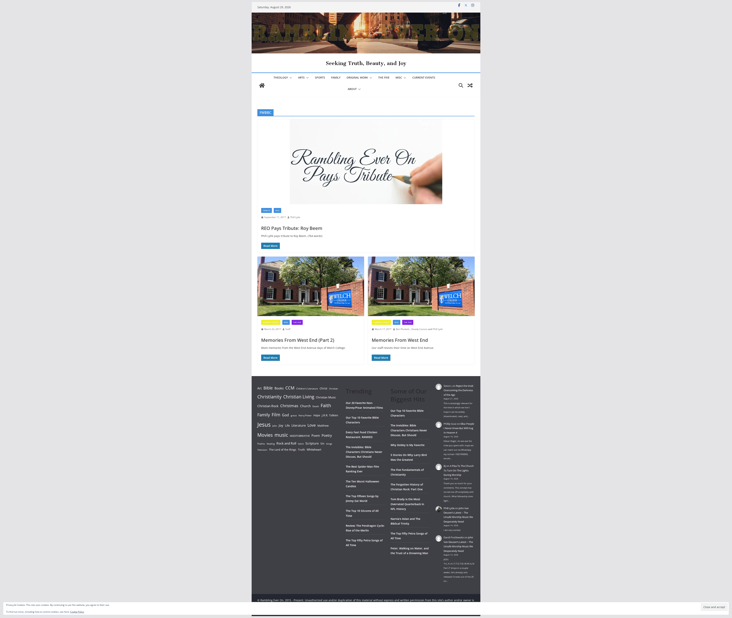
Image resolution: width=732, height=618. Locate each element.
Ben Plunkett (402, 329)
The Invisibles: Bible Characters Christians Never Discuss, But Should (364, 451)
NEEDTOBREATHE (300, 435)
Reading (271, 443)
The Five (383, 77)
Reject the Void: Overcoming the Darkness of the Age (459, 390)
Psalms (261, 443)
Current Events (423, 77)
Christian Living (298, 397)
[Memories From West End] (421, 286)
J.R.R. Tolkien (330, 415)
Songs (329, 443)
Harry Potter (305, 415)
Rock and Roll (286, 443)
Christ (323, 388)
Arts (301, 77)
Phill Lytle (295, 217)
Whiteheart (314, 449)
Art (259, 388)
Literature (298, 425)
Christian (333, 388)
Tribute (266, 210)
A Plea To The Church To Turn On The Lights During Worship (459, 470)
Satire (301, 443)
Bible (268, 388)
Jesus (264, 424)
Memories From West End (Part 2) (297, 340)
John (274, 425)
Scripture (312, 443)
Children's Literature (307, 388)
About (352, 89)
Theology (281, 77)
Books (279, 388)
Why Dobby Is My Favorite (408, 445)
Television (262, 449)
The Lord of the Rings (282, 449)
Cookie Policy (77, 611)
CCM (290, 388)
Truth (301, 449)
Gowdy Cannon (419, 329)
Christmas (289, 405)
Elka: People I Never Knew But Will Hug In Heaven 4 (459, 428)
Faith (326, 405)
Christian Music (326, 397)
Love (311, 425)
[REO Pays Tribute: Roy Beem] (366, 161)
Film (276, 415)
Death (315, 406)
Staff (287, 329)
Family (335, 77)
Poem (315, 435)
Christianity (269, 396)
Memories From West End (400, 340)
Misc (399, 77)
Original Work (357, 77)
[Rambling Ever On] (366, 15)
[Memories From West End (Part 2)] (310, 286)
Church (305, 406)
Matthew (323, 425)
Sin (322, 443)
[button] (290, 78)
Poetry (327, 435)
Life (287, 425)
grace (294, 415)
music (281, 434)
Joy (281, 425)
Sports (320, 77)
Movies (265, 435)
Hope (316, 415)
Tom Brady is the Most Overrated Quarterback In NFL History (407, 503)
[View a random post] (470, 85)
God (285, 415)
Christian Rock (268, 406)
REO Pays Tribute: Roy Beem (291, 228)
